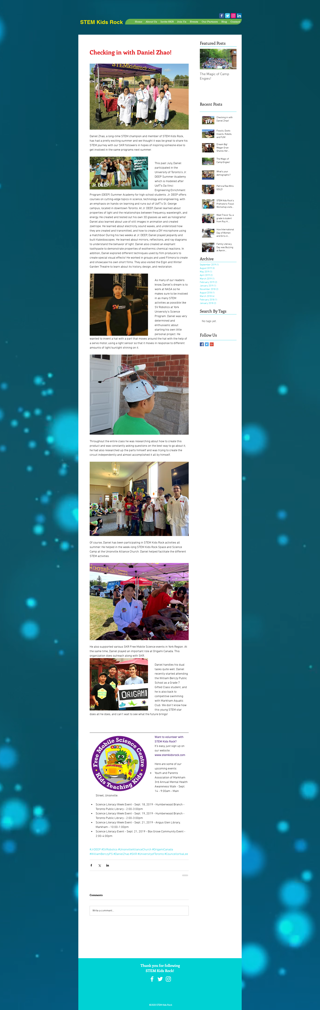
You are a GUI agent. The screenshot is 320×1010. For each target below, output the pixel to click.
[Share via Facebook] (91, 867)
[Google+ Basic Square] (212, 344)
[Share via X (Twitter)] (99, 867)
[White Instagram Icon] (168, 981)
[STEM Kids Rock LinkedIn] (239, 15)
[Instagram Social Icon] (233, 15)
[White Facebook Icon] (152, 981)
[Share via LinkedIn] (107, 867)
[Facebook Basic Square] (202, 344)
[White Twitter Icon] (160, 981)
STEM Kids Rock (101, 22)
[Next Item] (231, 59)
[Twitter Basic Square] (207, 344)
